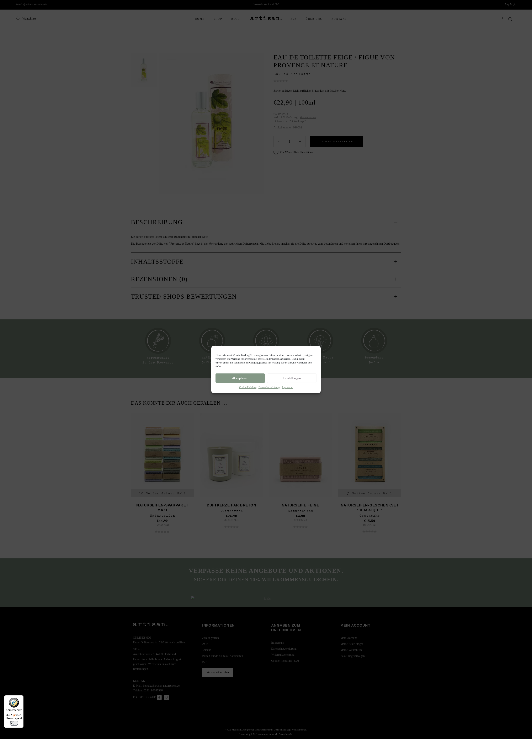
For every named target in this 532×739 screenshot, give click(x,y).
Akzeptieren (240, 378)
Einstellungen (292, 378)
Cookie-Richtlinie (247, 387)
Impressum (287, 387)
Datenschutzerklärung (269, 387)
